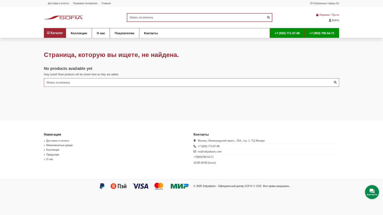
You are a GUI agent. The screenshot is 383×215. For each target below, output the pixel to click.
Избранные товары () (326, 3)
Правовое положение (85, 3)
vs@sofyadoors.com (210, 151)
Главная (106, 3)
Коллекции (52, 149)
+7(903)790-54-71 (203, 156)
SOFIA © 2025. (253, 186)
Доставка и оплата (59, 3)
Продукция (52, 154)
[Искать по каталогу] (268, 17)
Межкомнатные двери (59, 145)
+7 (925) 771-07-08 (208, 146)
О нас (49, 159)
